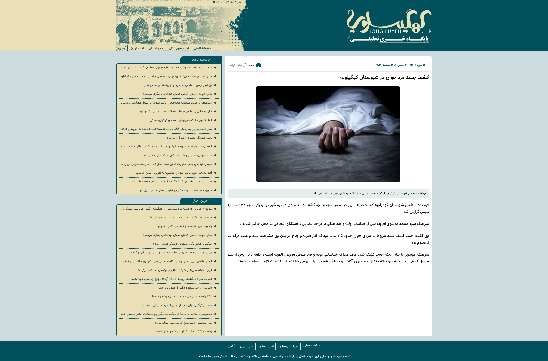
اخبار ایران (137, 48)
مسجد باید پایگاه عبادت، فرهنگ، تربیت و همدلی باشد (182, 218)
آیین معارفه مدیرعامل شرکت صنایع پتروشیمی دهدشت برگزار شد (176, 270)
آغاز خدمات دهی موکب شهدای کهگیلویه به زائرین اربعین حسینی (176, 173)
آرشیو (122, 48)
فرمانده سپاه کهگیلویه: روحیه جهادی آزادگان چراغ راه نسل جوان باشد (174, 279)
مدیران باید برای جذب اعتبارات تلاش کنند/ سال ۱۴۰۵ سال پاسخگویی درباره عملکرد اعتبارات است (169, 164)
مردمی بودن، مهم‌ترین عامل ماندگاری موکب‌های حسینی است (178, 155)
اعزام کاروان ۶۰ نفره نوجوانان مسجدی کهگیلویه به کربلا (183, 120)
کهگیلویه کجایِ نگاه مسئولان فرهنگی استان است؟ (185, 244)
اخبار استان (156, 48)
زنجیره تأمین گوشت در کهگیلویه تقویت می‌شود (186, 226)
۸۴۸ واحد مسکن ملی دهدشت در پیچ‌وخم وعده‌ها (184, 297)
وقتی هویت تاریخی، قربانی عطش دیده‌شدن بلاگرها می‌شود (180, 94)
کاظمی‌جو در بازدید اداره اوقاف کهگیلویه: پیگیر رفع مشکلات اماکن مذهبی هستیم (169, 147)
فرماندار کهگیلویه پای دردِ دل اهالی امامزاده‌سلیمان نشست (180, 305)
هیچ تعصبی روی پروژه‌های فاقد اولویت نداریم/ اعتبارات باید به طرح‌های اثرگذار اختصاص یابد (169, 129)
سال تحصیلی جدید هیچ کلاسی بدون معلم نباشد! (185, 323)
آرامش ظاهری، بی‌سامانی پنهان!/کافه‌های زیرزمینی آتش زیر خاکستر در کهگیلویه (169, 262)
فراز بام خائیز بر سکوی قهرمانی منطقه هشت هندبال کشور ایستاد (176, 112)
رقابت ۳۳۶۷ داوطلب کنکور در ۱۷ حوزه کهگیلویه (186, 332)
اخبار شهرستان (179, 48)
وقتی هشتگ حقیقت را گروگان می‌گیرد (192, 138)
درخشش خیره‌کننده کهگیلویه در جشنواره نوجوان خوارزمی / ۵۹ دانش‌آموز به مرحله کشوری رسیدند (169, 68)
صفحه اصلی (202, 48)
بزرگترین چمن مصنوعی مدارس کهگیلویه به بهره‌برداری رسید (180, 85)
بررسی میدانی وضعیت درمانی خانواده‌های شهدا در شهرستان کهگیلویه (174, 253)
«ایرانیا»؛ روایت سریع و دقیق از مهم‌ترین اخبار (188, 288)
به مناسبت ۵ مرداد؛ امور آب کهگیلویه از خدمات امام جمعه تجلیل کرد (174, 182)
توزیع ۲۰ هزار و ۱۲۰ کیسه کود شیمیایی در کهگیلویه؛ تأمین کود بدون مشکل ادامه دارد (169, 209)
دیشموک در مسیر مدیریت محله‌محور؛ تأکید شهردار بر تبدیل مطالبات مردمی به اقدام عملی (169, 103)
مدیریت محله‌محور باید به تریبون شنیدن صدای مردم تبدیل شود (177, 191)
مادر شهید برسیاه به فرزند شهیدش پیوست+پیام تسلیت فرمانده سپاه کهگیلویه (169, 77)
